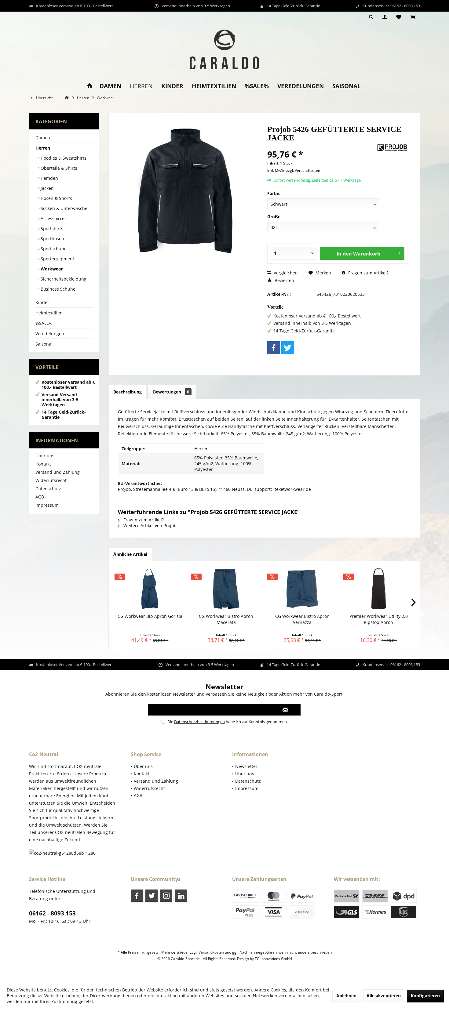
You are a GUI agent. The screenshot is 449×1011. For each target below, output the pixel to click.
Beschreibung (127, 392)
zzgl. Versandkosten (303, 170)
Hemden (48, 178)
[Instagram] (166, 896)
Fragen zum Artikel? (368, 273)
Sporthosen (51, 238)
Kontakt (43, 464)
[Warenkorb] (412, 17)
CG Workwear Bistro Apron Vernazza (302, 619)
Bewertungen (171, 392)
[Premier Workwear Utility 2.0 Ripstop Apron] (379, 588)
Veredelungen (49, 333)
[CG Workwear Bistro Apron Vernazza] (302, 588)
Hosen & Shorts (55, 198)
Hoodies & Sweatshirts (62, 158)
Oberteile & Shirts (58, 168)
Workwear (51, 269)
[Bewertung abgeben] (321, 146)
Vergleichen (285, 273)
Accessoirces (53, 218)
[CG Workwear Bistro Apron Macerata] (226, 588)
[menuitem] (413, 17)
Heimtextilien (49, 313)
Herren (42, 148)
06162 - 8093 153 (52, 913)
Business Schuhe (57, 289)
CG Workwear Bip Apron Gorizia (150, 616)
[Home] (89, 86)
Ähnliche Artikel (130, 554)
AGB (39, 497)
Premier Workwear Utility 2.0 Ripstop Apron (378, 619)
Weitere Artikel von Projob (149, 525)
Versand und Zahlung (57, 472)
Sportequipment (56, 259)
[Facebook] (273, 347)
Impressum (47, 505)
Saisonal (44, 344)
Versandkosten (211, 952)
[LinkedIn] (181, 896)
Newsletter (246, 766)
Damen (42, 137)
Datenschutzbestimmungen (199, 721)
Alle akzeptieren (384, 995)
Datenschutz (48, 488)
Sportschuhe (53, 249)
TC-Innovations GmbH (273, 958)
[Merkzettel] (398, 17)
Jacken (46, 188)
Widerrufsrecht (51, 480)
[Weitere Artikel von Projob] (392, 147)
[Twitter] (287, 347)
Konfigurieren (425, 995)
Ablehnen (346, 995)
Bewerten (283, 280)
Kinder (42, 302)
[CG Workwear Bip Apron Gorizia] (150, 588)
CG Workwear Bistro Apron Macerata (226, 619)
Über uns (44, 455)
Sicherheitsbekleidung (62, 279)
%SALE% (44, 323)
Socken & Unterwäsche (63, 208)
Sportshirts (51, 228)
